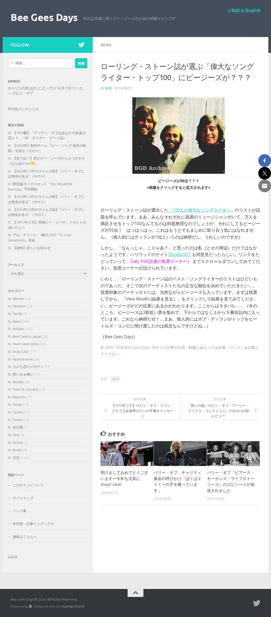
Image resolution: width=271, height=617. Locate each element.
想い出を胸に (23, 374)
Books (17, 450)
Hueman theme (73, 606)
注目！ (18, 457)
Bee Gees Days (44, 17)
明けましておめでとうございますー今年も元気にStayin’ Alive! (124, 478)
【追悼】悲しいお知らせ (32, 248)
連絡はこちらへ (25, 536)
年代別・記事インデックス (33, 523)
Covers (18, 412)
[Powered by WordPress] (30, 606)
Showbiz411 (179, 254)
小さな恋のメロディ (28, 366)
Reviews (19, 306)
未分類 (18, 427)
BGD (108, 88)
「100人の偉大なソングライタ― (199, 210)
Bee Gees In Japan (27, 336)
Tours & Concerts (26, 389)
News (106, 45)
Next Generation (26, 344)
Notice (18, 442)
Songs (17, 404)
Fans (16, 435)
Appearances (23, 359)
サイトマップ (23, 498)
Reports (19, 397)
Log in (12, 556)
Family (17, 314)
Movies (18, 382)
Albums (18, 298)
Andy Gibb (21, 351)
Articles (18, 329)
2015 (115, 379)
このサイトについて (28, 485)
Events (18, 420)
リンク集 (19, 511)
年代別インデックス (23, 109)
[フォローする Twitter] (81, 45)
